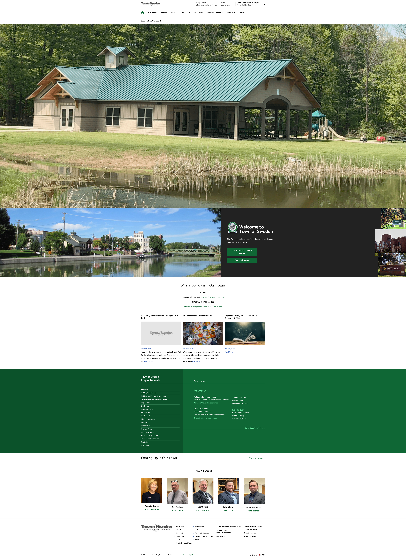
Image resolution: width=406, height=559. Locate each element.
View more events (256, 458)
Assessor (200, 390)
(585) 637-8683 (238, 410)
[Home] (144, 12)
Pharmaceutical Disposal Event (197, 316)
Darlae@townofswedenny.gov (205, 418)
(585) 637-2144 (225, 5)
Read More (148, 361)
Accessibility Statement (190, 555)
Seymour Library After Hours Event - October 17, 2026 (242, 317)
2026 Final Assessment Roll (213, 297)
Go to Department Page (254, 428)
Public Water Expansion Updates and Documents (203, 306)
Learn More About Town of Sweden (242, 252)
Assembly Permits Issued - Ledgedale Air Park (160, 317)
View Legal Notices (242, 260)
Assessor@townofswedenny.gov (206, 403)
